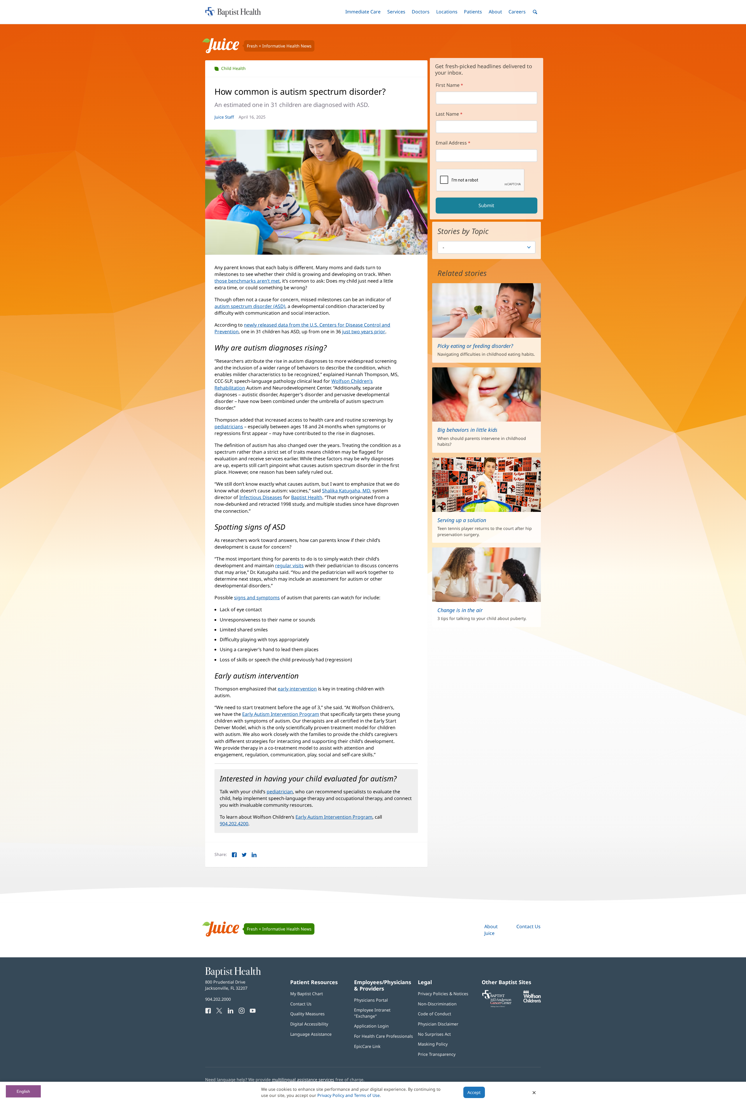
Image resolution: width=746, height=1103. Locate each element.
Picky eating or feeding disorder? (475, 345)
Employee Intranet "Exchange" (372, 1013)
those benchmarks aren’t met (247, 281)
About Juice (491, 929)
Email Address (451, 143)
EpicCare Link (367, 1046)
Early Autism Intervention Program (280, 714)
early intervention (297, 689)
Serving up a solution (461, 520)
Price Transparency (436, 1054)
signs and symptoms (257, 597)
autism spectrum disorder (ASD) (249, 306)
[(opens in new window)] (532, 1001)
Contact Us (528, 926)
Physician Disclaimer (438, 1024)
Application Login (371, 1026)
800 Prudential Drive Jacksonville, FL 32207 (226, 985)
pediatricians (228, 426)
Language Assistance (311, 1034)
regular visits (289, 565)
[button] (363, 12)
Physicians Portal (371, 1000)
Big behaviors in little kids (467, 429)
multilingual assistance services (303, 1079)
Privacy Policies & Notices (443, 993)
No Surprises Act (434, 1034)
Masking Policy (433, 1044)
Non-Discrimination (437, 1004)
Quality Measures (307, 1013)
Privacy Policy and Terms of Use (348, 1095)
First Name (448, 85)
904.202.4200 (234, 823)
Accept (474, 1092)
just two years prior (363, 331)
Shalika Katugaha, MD (346, 490)
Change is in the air (460, 610)
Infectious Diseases (260, 497)
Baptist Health (306, 497)
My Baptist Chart (306, 993)
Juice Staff (224, 117)
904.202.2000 (218, 999)
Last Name (447, 114)
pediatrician (280, 791)
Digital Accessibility (309, 1024)
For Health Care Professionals (383, 1036)
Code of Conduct (434, 1013)
